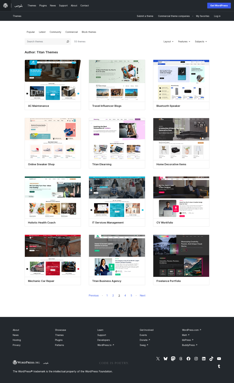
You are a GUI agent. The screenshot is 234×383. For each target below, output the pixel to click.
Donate (145, 340)
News (16, 335)
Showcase (60, 330)
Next (142, 295)
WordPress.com (191, 330)
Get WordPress (219, 5)
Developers (103, 340)
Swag (144, 345)
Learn (100, 330)
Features (183, 41)
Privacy (17, 345)
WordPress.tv (105, 345)
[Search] (68, 41)
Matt (186, 335)
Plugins (59, 340)
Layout (167, 41)
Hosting (17, 340)
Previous (94, 295)
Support (101, 335)
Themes (17, 16)
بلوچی (46, 363)
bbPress (188, 340)
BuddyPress (190, 345)
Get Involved (146, 330)
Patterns (59, 345)
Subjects (199, 41)
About (16, 330)
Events (143, 335)
